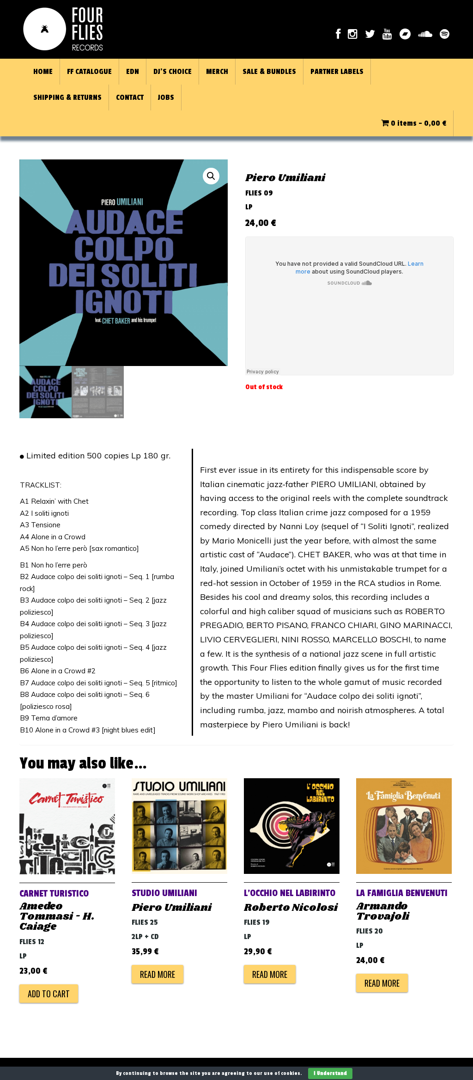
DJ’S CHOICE (172, 71)
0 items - (417, 123)
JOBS (166, 97)
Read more (157, 974)
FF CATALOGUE (89, 71)
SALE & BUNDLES (269, 71)
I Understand (330, 1073)
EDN (132, 71)
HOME (43, 71)
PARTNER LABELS (337, 71)
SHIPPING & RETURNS (67, 97)
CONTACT (130, 97)
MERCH (217, 71)
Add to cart (49, 994)
